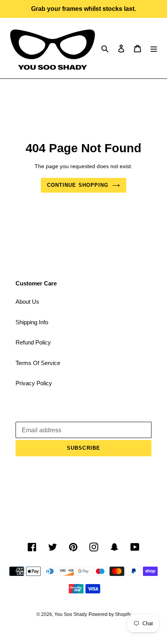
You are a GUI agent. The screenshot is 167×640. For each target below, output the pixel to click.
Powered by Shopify (110, 614)
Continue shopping (77, 185)
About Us (27, 301)
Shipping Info (32, 322)
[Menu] (154, 48)
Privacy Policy (34, 383)
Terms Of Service (38, 363)
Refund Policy (33, 342)
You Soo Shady (70, 614)
